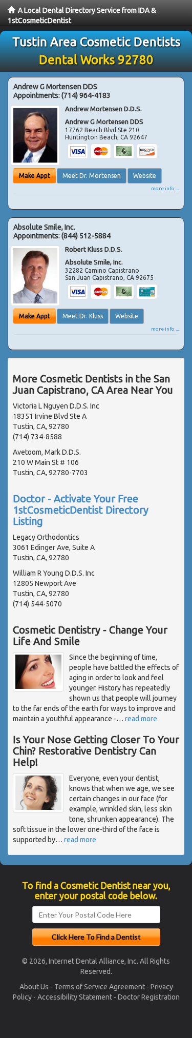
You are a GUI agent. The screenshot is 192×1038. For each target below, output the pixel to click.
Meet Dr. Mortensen (91, 175)
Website (144, 175)
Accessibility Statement (74, 997)
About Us (34, 987)
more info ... (165, 188)
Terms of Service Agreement (99, 987)
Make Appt (34, 175)
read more (141, 719)
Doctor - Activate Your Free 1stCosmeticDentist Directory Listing (80, 510)
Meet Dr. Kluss (82, 316)
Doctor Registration (149, 997)
